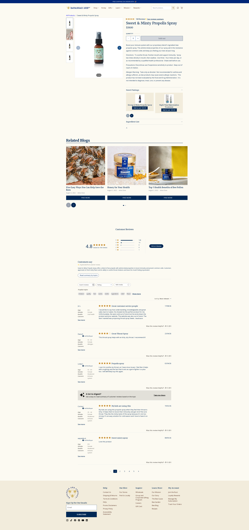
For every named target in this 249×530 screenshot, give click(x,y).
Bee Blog (155, 505)
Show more (136, 294)
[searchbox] (85, 284)
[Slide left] (78, 48)
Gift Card (139, 506)
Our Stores (123, 492)
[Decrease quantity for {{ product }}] (128, 38)
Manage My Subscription (172, 500)
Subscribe (81, 514)
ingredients (114, 294)
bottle (107, 294)
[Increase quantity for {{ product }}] (137, 38)
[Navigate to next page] (138, 471)
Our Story (155, 495)
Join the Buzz (173, 492)
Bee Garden (156, 502)
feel (94, 294)
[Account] (178, 8)
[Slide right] (119, 48)
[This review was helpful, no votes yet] (165, 326)
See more (81, 320)
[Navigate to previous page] (110, 471)
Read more (139, 318)
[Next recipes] (73, 205)
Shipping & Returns (110, 495)
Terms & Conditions (110, 499)
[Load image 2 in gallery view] (69, 34)
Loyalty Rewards (174, 495)
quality (89, 294)
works (100, 294)
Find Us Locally (124, 495)
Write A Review (156, 246)
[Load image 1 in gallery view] (69, 23)
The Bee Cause (157, 499)
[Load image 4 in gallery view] (69, 57)
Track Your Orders (175, 504)
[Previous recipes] (68, 205)
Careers (138, 503)
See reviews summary (155, 19)
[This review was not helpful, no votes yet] (169, 326)
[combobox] (104, 284)
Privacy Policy (108, 509)
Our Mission (156, 492)
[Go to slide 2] (125, 205)
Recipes (154, 509)
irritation (81, 294)
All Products (70, 15)
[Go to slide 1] (123, 205)
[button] (99, 48)
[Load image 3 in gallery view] (69, 46)
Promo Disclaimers (110, 505)
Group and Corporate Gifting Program (142, 497)
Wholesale (139, 492)
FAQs (105, 502)
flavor (129, 294)
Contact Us (107, 492)
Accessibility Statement (107, 513)
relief (122, 294)
